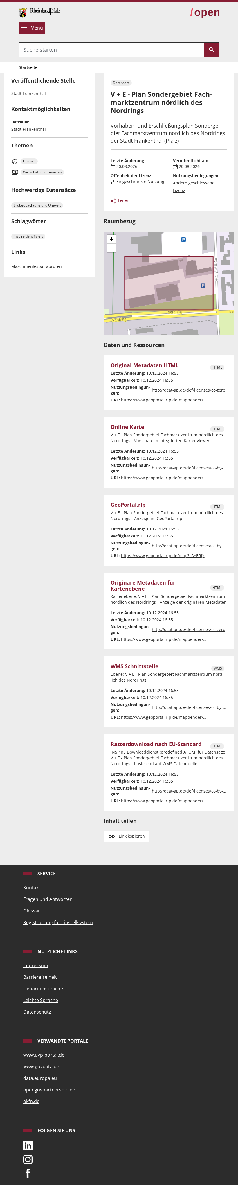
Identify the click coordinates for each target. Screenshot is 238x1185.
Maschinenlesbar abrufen (36, 266)
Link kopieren (132, 836)
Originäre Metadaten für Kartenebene (143, 586)
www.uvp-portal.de (43, 1055)
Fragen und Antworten (48, 899)
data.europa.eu (40, 1078)
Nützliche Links (57, 951)
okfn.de (31, 1101)
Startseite (28, 67)
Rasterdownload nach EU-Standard (156, 744)
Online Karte (127, 427)
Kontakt (31, 887)
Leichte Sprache (40, 1000)
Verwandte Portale (62, 1041)
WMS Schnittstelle (134, 666)
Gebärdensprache (43, 988)
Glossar (31, 911)
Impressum (35, 965)
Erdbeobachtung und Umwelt (37, 205)
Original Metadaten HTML (144, 365)
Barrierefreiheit (40, 977)
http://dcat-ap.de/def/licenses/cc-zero (188, 390)
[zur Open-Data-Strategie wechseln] (204, 12)
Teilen (122, 200)
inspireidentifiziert (28, 236)
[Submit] (211, 50)
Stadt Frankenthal (28, 129)
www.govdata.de (41, 1066)
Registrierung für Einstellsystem (58, 922)
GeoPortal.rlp (128, 505)
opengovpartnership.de (49, 1090)
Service (46, 873)
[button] (111, 239)
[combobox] (111, 50)
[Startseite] (39, 12)
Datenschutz (37, 1012)
